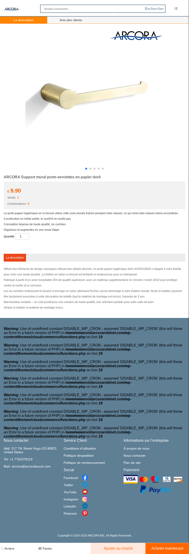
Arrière (9, 548)
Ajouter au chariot (118, 548)
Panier (47, 548)
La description (23, 20)
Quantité (9, 236)
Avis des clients (71, 20)
